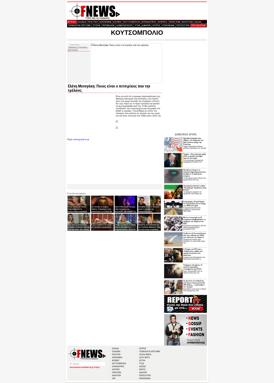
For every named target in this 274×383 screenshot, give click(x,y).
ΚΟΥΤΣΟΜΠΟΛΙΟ (131, 22)
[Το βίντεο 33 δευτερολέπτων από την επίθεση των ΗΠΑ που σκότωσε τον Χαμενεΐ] (173, 239)
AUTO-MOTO (144, 357)
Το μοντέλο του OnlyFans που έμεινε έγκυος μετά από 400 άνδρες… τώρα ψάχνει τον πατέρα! (194, 284)
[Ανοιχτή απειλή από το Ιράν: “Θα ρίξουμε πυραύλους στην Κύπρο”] (173, 192)
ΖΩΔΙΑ (197, 22)
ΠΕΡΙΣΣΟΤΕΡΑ (182, 25)
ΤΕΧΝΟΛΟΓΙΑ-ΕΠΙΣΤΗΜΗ (79, 25)
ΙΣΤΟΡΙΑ (96, 25)
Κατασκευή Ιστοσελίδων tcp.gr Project (85, 367)
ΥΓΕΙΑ (137, 25)
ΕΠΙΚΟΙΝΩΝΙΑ (168, 25)
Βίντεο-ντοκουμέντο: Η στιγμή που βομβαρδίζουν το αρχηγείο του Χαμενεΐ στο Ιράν (194, 220)
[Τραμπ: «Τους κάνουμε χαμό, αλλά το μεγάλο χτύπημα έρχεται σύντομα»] (173, 160)
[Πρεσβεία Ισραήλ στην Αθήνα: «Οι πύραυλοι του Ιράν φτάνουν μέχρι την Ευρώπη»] (173, 144)
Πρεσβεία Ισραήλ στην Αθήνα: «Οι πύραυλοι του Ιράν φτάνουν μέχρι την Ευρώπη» (193, 141)
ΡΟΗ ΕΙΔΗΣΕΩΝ (198, 25)
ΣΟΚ (113, 378)
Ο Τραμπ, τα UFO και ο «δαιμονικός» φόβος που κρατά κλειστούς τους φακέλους (193, 252)
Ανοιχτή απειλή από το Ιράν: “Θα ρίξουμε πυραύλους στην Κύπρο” (194, 188)
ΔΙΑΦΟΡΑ (146, 25)
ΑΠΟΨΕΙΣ (162, 22)
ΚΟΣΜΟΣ (117, 22)
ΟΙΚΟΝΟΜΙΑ (105, 22)
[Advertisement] (91, 115)
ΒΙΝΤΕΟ (142, 369)
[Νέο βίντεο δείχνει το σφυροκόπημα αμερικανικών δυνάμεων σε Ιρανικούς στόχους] (173, 176)
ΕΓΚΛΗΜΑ (116, 351)
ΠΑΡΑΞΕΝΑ (174, 22)
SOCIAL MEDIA (145, 354)
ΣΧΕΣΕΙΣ (142, 366)
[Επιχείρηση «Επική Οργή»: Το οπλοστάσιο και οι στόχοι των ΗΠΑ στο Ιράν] (173, 208)
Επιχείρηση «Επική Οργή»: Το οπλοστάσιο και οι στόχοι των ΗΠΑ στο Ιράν (194, 203)
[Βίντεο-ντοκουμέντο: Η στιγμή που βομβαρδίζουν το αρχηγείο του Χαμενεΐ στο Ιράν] (173, 223)
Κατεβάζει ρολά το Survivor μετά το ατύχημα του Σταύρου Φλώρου (148, 209)
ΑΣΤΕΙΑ (142, 360)
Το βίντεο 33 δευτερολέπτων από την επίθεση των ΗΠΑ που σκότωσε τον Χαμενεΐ (194, 235)
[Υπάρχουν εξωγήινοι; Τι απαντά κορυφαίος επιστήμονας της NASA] (173, 271)
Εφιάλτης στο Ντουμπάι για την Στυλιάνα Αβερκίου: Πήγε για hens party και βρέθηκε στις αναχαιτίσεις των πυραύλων (149, 229)
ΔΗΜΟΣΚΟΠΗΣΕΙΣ (124, 25)
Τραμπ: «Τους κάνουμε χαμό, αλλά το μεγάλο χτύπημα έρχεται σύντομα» (194, 156)
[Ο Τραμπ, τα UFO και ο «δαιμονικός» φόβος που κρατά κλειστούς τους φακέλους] (173, 255)
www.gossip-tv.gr (81, 139)
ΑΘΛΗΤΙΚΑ (187, 22)
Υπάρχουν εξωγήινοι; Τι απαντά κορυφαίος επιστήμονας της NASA (193, 267)
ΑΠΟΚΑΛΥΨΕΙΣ (149, 22)
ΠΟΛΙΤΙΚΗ (93, 22)
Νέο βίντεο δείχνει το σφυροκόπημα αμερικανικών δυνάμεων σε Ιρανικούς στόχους (194, 173)
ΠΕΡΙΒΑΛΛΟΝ (108, 25)
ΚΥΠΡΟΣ (156, 25)
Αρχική (72, 22)
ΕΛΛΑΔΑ (81, 22)
